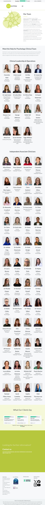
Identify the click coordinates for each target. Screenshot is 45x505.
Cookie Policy (5, 483)
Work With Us (5, 494)
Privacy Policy (5, 490)
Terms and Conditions (6, 492)
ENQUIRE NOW (38, 448)
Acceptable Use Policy (6, 478)
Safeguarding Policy (6, 491)
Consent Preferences (6, 482)
